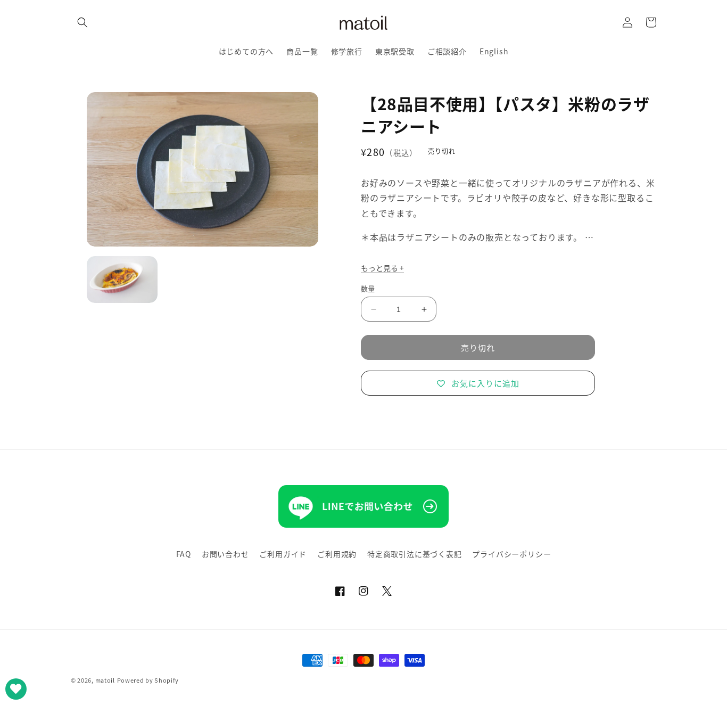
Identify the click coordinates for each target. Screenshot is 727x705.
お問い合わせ (225, 553)
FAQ (183, 553)
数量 (368, 288)
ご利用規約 (337, 553)
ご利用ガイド (283, 553)
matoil (105, 680)
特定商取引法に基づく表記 (414, 553)
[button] (82, 22)
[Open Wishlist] (16, 689)
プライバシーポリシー (511, 553)
